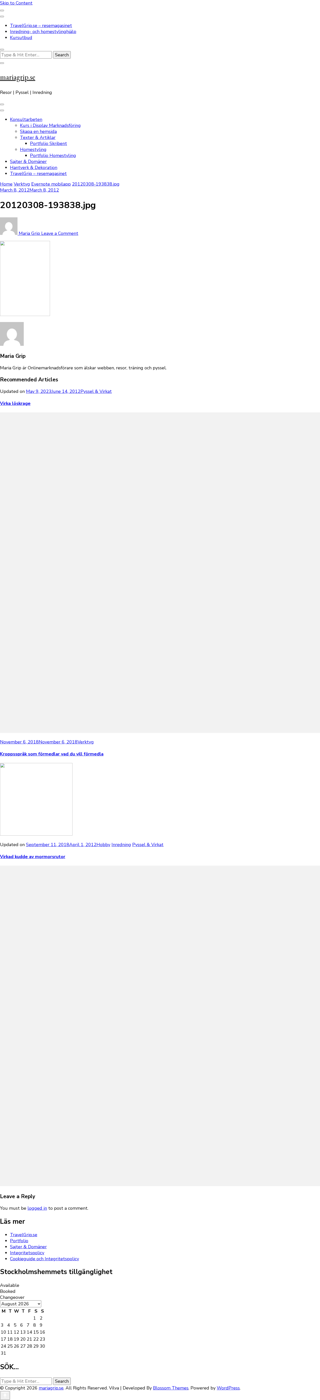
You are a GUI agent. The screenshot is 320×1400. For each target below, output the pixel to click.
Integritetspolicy (27, 1253)
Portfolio (19, 1241)
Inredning (121, 845)
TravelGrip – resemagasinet (38, 174)
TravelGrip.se (23, 1235)
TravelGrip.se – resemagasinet (41, 26)
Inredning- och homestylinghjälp (43, 32)
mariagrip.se (17, 77)
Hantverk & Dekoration (33, 168)
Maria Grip (29, 233)
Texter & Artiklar (38, 137)
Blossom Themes (170, 1388)
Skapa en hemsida (38, 131)
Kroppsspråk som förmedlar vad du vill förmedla (52, 754)
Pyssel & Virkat (96, 391)
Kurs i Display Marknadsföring (50, 125)
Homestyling (33, 149)
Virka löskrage (15, 403)
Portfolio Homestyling (53, 155)
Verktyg (22, 184)
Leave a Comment (59, 233)
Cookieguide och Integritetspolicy (44, 1259)
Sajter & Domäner (28, 162)
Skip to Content (16, 3)
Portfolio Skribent (48, 143)
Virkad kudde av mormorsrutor (32, 857)
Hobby (103, 845)
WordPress (228, 1388)
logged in (37, 1208)
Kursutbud (21, 38)
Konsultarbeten (26, 119)
